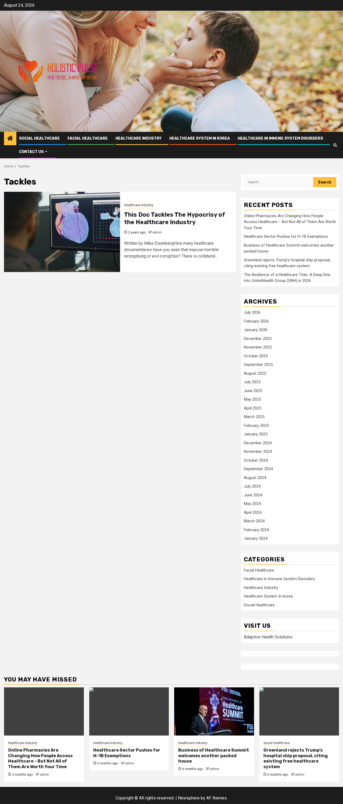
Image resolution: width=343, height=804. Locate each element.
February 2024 (256, 529)
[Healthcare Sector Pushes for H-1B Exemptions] (129, 711)
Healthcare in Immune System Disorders (280, 138)
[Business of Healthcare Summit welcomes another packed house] (214, 711)
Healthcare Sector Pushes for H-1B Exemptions (286, 236)
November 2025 (258, 347)
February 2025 (256, 425)
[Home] (10, 139)
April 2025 (252, 408)
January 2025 (255, 434)
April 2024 (252, 512)
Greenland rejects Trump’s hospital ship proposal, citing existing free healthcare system (295, 758)
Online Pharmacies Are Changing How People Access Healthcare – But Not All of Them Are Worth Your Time (290, 221)
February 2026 (256, 321)
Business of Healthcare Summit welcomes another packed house (213, 756)
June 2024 (253, 495)
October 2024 (256, 460)
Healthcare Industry (138, 138)
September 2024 (258, 468)
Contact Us (31, 152)
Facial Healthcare (88, 138)
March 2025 (254, 416)
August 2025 (255, 373)
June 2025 (253, 390)
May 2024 (252, 503)
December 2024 (257, 443)
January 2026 (255, 329)
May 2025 (252, 399)
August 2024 (255, 477)
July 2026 (252, 312)
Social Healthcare (39, 138)
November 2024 (258, 451)
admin (157, 232)
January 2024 (255, 538)
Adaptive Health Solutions (268, 637)
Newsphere (189, 798)
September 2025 (258, 364)
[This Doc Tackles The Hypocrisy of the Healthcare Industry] (62, 232)
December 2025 (257, 338)
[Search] (335, 145)
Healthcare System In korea (199, 138)
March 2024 (254, 521)
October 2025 (256, 356)
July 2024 (252, 486)
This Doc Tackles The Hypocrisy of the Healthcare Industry (174, 218)
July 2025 (252, 382)
